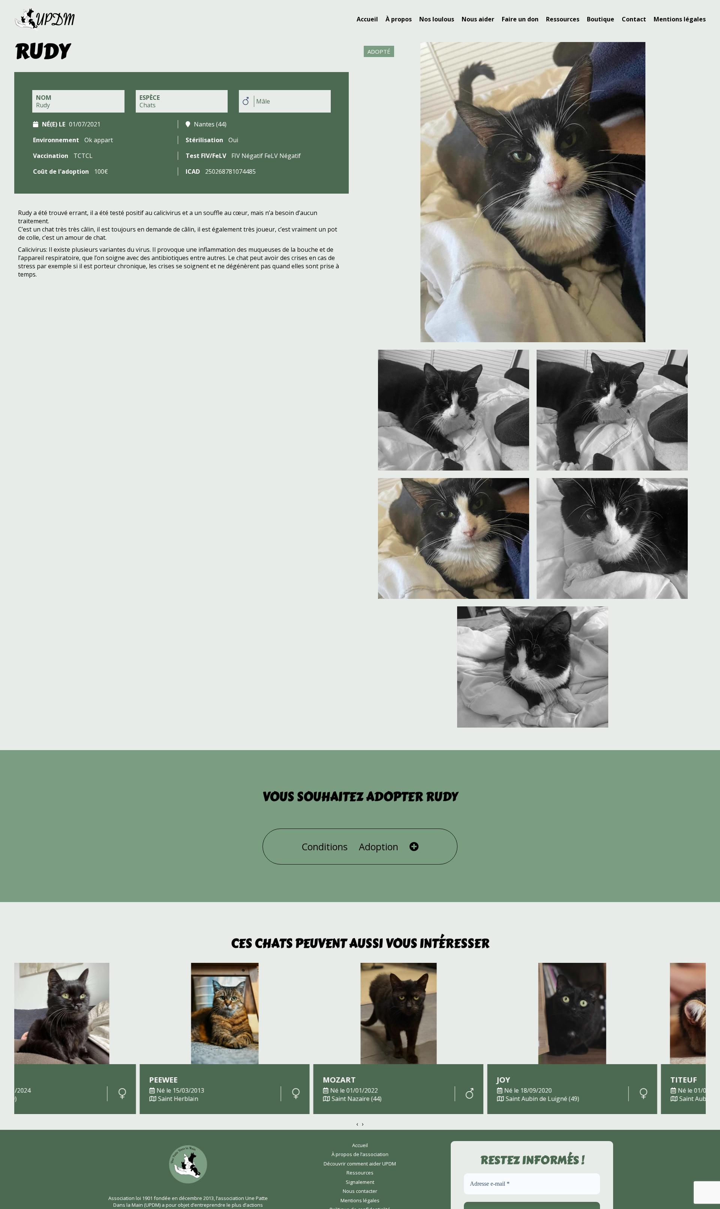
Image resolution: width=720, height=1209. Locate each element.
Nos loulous (436, 19)
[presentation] (357, 1124)
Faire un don (520, 19)
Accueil (367, 19)
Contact (634, 19)
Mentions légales (680, 19)
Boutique (600, 19)
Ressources (562, 19)
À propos (399, 19)
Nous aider (478, 19)
